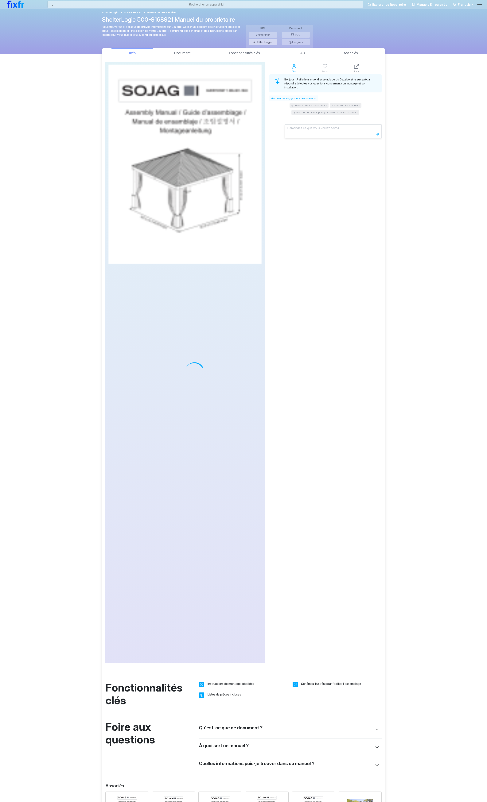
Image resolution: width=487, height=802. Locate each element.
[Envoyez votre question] (378, 134)
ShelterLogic (110, 12)
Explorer (389, 4)
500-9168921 (132, 12)
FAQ (301, 53)
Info (132, 53)
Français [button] (464, 4)
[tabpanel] (325, 368)
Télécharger (264, 42)
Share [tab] (356, 71)
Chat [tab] (294, 71)
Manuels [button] (431, 4)
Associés (351, 53)
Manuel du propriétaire (161, 12)
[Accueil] (15, 4)
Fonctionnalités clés (244, 53)
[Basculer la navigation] (479, 4)
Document (182, 53)
